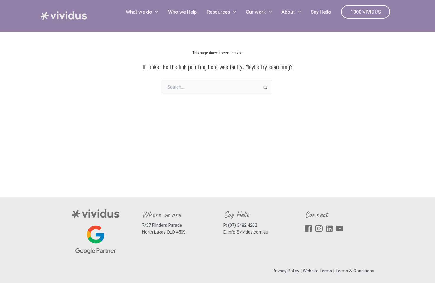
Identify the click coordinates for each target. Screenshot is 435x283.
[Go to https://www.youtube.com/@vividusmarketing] (339, 229)
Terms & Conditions (355, 271)
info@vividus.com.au (248, 232)
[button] (155, 11)
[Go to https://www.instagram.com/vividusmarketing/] (319, 229)
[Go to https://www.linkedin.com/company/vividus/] (329, 229)
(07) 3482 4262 (242, 225)
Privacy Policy (286, 271)
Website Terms (317, 271)
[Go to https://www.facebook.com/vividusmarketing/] (308, 229)
